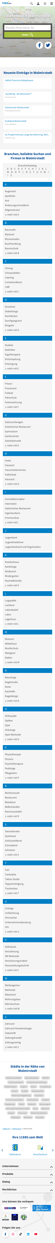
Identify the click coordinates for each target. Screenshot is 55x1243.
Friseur (8, 383)
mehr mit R (13, 816)
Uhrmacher (11, 917)
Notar (8, 686)
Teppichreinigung (14, 883)
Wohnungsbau (12, 999)
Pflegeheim (11, 773)
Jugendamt (11, 537)
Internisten (11, 503)
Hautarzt (9, 465)
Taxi (7, 869)
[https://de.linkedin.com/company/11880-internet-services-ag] (28, 1234)
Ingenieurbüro (12, 513)
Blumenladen (12, 239)
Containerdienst (13, 282)
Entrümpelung (12, 359)
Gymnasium (11, 431)
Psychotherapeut (14, 763)
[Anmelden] (38, 3)
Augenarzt (10, 191)
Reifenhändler (12, 806)
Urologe (9, 908)
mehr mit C (13, 291)
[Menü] (51, 3)
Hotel (8, 460)
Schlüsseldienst (13, 840)
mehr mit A (13, 214)
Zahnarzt (10, 1023)
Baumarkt (10, 229)
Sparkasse (10, 836)
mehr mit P (13, 777)
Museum (9, 639)
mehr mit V (13, 970)
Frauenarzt (10, 388)
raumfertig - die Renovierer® (18, 93)
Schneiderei (11, 845)
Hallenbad (10, 474)
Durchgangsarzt (13, 320)
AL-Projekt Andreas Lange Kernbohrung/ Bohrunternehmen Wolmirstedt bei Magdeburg (27, 134)
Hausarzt (10, 479)
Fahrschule (11, 397)
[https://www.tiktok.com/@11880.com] (20, 1234)
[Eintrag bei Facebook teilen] (39, 45)
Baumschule (11, 248)
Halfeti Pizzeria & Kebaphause (19, 80)
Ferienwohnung (13, 402)
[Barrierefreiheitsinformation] (45, 3)
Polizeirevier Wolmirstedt (17, 107)
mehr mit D (13, 330)
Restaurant (11, 797)
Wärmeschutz (12, 1003)
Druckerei (10, 306)
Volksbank (10, 946)
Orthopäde (10, 715)
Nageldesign (11, 696)
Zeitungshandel (13, 1037)
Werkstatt (10, 989)
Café (7, 286)
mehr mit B (13, 253)
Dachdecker (11, 316)
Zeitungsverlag (13, 1042)
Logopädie (10, 600)
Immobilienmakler (15, 499)
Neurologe (10, 677)
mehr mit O (13, 739)
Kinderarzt (10, 571)
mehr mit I (12, 522)
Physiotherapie (13, 754)
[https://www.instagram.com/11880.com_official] (13, 1234)
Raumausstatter (13, 811)
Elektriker (10, 349)
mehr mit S (13, 854)
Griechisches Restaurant (18, 426)
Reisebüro (10, 802)
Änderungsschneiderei (17, 205)
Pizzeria (9, 759)
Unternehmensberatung (18, 922)
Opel (7, 725)
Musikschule (11, 648)
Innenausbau (12, 517)
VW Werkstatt (12, 956)
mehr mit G (13, 445)
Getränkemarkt (13, 440)
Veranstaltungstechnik (17, 965)
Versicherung (12, 951)
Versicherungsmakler (16, 960)
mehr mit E (13, 368)
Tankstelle (10, 874)
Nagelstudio (11, 682)
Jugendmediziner (14, 542)
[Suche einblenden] (31, 3)
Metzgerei (10, 653)
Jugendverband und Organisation (23, 546)
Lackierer (10, 605)
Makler (8, 657)
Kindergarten (12, 576)
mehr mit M (13, 662)
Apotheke (10, 195)
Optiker (9, 720)
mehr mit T (13, 893)
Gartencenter (12, 436)
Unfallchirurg (12, 913)
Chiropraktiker (12, 272)
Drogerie (9, 325)
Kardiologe (10, 566)
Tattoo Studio (12, 879)
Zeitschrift (10, 1033)
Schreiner (10, 850)
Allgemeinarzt (12, 209)
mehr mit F (13, 407)
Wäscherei (10, 994)
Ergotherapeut (12, 354)
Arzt (7, 200)
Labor (8, 614)
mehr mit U (13, 931)
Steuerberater (12, 831)
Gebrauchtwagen (14, 422)
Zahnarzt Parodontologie (18, 1028)
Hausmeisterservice (15, 469)
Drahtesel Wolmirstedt (15, 121)
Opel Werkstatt (13, 734)
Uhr (7, 927)
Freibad (9, 393)
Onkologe (10, 729)
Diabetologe (11, 311)
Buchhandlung (13, 243)
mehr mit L (13, 623)
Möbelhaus (11, 643)
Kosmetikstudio (13, 580)
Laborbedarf (11, 609)
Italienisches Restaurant (18, 508)
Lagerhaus (10, 619)
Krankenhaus (12, 562)
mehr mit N (13, 700)
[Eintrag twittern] (47, 45)
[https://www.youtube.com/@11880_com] (36, 1234)
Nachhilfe (10, 691)
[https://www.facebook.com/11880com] (5, 1234)
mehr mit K (13, 585)
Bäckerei (9, 234)
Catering (9, 277)
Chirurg (9, 268)
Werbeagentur (12, 985)
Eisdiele (9, 345)
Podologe (10, 768)
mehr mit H (13, 483)
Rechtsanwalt (12, 792)
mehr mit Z (13, 1047)
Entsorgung (11, 363)
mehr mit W (13, 1008)
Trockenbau (11, 888)
